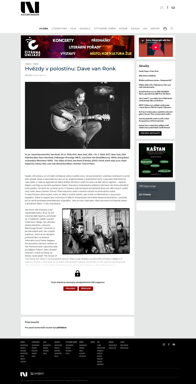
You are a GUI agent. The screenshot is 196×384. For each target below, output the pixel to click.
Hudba (43, 28)
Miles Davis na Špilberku (147, 76)
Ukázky (34, 354)
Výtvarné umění (105, 28)
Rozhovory (24, 345)
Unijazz (99, 362)
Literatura (59, 28)
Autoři (99, 356)
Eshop (135, 28)
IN (162, 8)
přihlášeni (61, 327)
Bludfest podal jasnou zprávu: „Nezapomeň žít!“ (155, 80)
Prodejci (100, 351)
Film (73, 28)
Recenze (23, 351)
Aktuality (144, 66)
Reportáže (24, 354)
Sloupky (82, 354)
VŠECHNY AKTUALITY (150, 133)
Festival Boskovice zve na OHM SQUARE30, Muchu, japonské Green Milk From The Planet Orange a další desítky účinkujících (154, 93)
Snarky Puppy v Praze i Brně (148, 71)
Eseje (22, 356)
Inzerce (100, 354)
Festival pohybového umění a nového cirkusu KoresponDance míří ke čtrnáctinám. (154, 120)
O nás (99, 345)
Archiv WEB (113, 345)
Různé (123, 28)
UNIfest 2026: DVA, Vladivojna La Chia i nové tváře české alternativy (155, 86)
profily (34, 348)
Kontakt (100, 359)
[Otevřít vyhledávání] (172, 28)
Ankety (22, 359)
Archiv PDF (112, 348)
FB (167, 8)
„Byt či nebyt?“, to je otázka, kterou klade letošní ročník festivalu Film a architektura (155, 100)
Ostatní (23, 362)
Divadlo (85, 28)
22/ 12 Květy (145, 194)
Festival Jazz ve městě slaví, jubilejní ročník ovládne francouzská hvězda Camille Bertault (154, 127)
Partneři (100, 364)
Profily (28, 64)
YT (173, 8)
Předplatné (86, 289)
